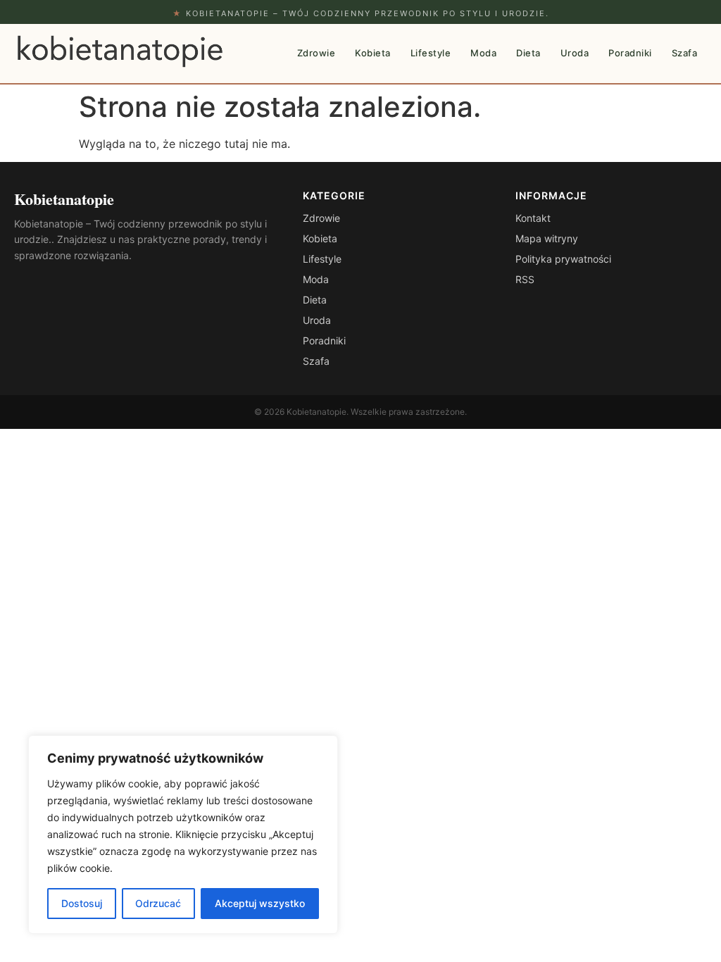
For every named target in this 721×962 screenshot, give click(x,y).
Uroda (574, 52)
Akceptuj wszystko (260, 903)
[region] (183, 834)
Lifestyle (430, 52)
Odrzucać (158, 903)
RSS (524, 279)
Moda (483, 52)
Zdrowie (316, 52)
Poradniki (630, 52)
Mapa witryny (546, 238)
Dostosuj (81, 903)
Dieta (528, 52)
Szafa (685, 52)
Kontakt (533, 218)
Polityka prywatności (563, 259)
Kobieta (373, 52)
